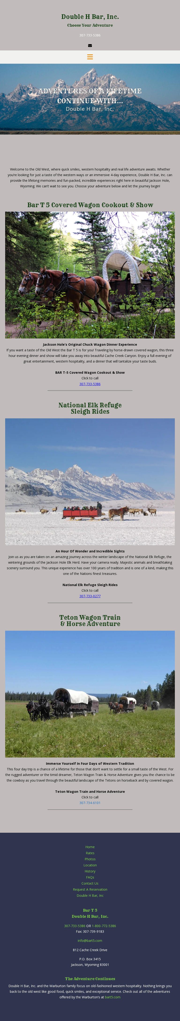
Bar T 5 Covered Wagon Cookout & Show (90, 205)
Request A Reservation (90, 889)
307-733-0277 (90, 596)
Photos (90, 859)
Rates (90, 853)
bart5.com (112, 997)
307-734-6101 (90, 802)
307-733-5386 (90, 35)
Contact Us (90, 883)
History (90, 871)
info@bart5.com (90, 940)
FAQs (90, 877)
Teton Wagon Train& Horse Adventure (90, 621)
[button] (90, 57)
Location (90, 865)
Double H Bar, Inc (90, 895)
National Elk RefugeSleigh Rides (90, 409)
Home (90, 847)
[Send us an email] (90, 45)
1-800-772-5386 (104, 926)
